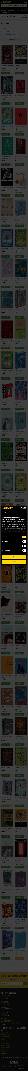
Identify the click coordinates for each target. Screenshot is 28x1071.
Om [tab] (23, 512)
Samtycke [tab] (5, 512)
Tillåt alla (14, 557)
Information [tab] (14, 512)
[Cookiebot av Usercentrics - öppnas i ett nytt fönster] (20, 508)
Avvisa (14, 561)
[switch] (24, 541)
